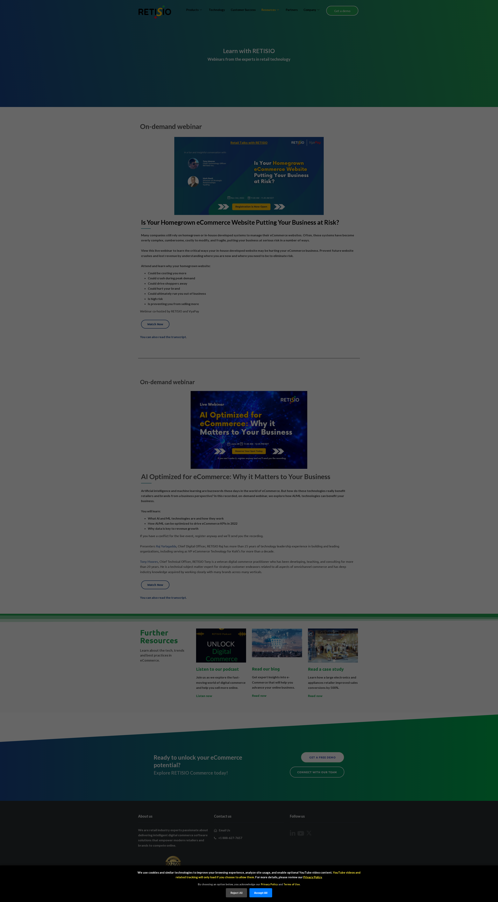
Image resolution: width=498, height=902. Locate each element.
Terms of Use (291, 884)
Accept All (260, 892)
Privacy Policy (312, 877)
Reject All (236, 892)
